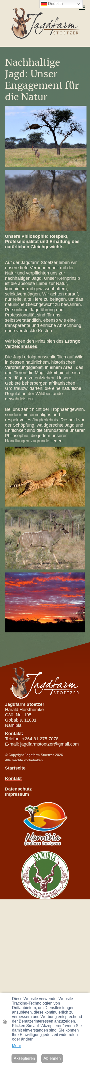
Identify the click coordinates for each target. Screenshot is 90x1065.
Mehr (16, 1046)
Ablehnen (52, 1058)
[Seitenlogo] (45, 23)
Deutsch (55, 3)
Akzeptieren (24, 1058)
